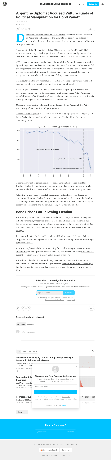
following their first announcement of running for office (57, 239)
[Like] (18, 29)
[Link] (13, 212)
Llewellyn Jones (22, 22)
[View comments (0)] (23, 29)
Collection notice (71, 444)
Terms (61, 444)
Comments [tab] (21, 324)
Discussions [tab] (33, 351)
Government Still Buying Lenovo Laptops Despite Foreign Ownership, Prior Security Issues (44, 359)
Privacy (55, 444)
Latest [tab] (24, 351)
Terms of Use (66, 397)
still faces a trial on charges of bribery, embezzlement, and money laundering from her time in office (55, 203)
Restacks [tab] (30, 324)
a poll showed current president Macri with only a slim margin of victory (55, 253)
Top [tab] (18, 351)
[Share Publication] (84, 4)
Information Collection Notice (54, 399)
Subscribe (93, 4)
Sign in (104, 4)
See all (20, 412)
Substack (45, 455)
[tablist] (25, 324)
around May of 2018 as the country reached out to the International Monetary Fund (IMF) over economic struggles (54, 227)
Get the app (66, 450)
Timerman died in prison (27, 113)
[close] (76, 366)
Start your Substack (49, 450)
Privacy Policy (72, 399)
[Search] (79, 4)
